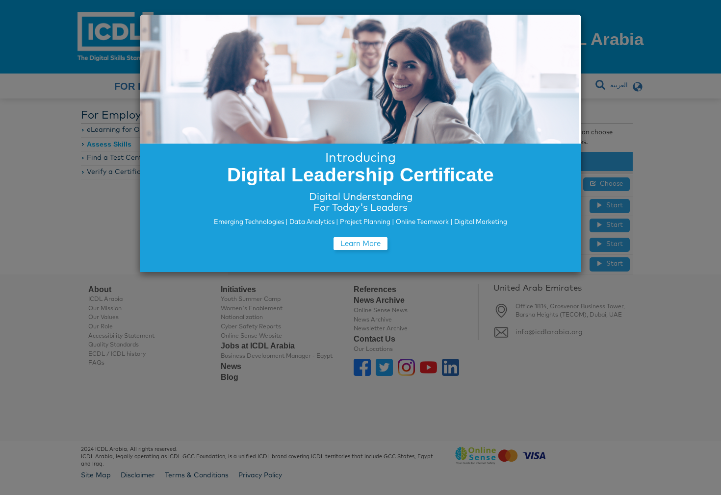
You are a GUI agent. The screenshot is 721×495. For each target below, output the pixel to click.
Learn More (360, 244)
